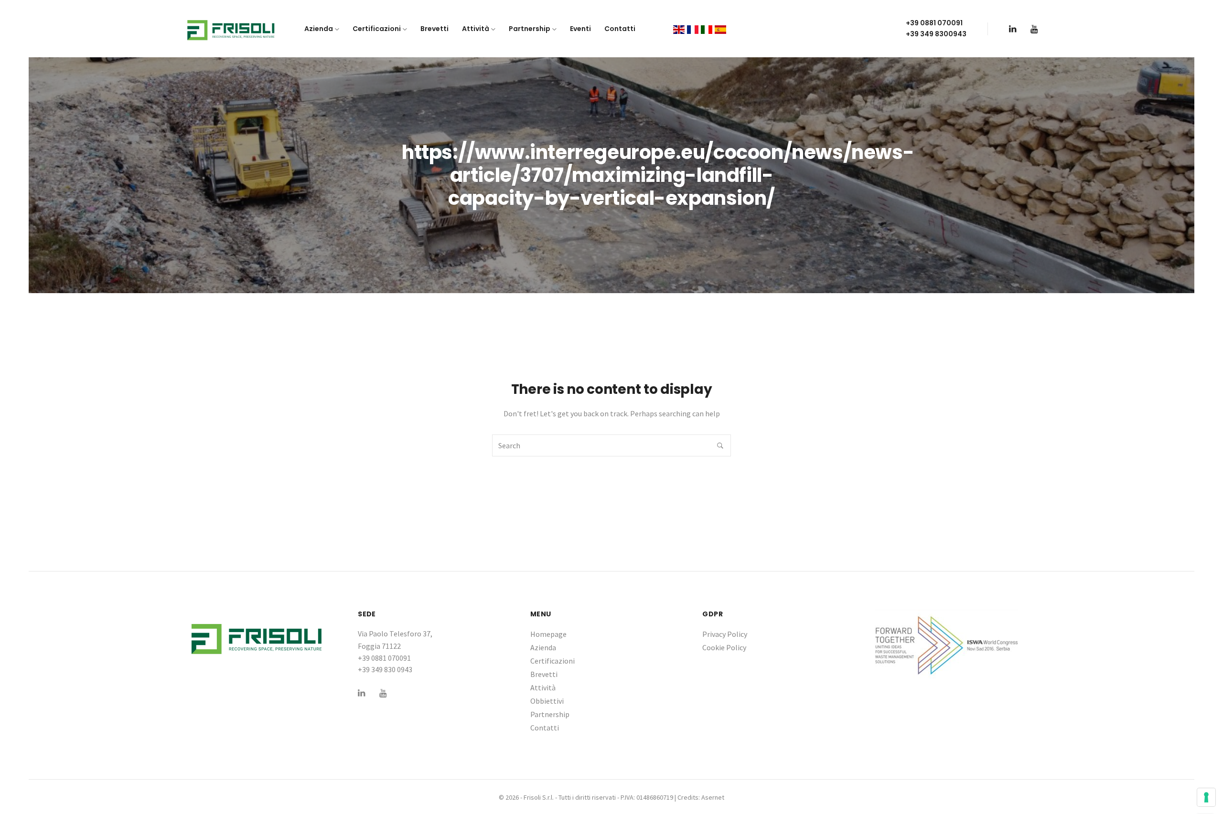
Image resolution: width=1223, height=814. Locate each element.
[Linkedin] (1012, 28)
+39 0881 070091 (934, 23)
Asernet (712, 797)
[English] (679, 28)
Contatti (619, 28)
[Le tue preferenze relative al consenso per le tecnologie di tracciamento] (1206, 797)
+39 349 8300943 (936, 34)
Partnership (529, 28)
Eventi (580, 28)
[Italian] (706, 28)
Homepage (548, 634)
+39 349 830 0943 (385, 669)
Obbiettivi (547, 701)
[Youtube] (1034, 28)
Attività (475, 28)
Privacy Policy (724, 634)
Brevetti (434, 28)
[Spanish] (720, 28)
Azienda (318, 28)
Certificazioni (377, 28)
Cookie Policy (724, 647)
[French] (692, 28)
